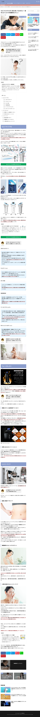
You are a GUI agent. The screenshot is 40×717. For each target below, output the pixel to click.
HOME (2, 6)
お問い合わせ (28, 3)
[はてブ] (13, 34)
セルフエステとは (3, 3)
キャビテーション (7, 101)
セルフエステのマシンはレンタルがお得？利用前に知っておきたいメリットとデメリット (18, 688)
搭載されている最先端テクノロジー (9, 112)
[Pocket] (17, 34)
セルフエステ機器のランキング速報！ (19, 3)
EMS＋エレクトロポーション (9, 108)
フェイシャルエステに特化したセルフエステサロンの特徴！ (33, 37)
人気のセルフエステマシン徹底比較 (8, 84)
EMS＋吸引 (6, 103)
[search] (38, 11)
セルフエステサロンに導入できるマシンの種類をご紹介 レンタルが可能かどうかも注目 (33, 45)
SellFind (23, 713)
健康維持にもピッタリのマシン (8, 119)
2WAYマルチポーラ (8, 99)
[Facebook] (3, 34)
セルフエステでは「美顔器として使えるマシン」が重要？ (33, 34)
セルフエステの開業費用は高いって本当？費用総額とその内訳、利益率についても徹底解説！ (33, 25)
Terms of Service (29, 714)
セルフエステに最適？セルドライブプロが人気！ (10, 226)
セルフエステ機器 (10, 3)
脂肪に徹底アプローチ (7, 117)
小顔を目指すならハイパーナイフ (9, 121)
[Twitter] (8, 34)
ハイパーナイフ (5, 115)
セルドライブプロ (5, 97)
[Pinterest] (3, 37)
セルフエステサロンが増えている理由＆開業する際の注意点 (33, 50)
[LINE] (21, 34)
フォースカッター (5, 110)
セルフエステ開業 (37, 17)
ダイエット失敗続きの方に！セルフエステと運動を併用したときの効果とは (33, 41)
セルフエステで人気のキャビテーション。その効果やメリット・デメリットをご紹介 (18, 695)
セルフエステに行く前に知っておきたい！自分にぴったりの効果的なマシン (21, 6)
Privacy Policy (23, 714)
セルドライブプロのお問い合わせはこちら (13, 164)
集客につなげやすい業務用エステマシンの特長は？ (18, 702)
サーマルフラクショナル (8, 106)
